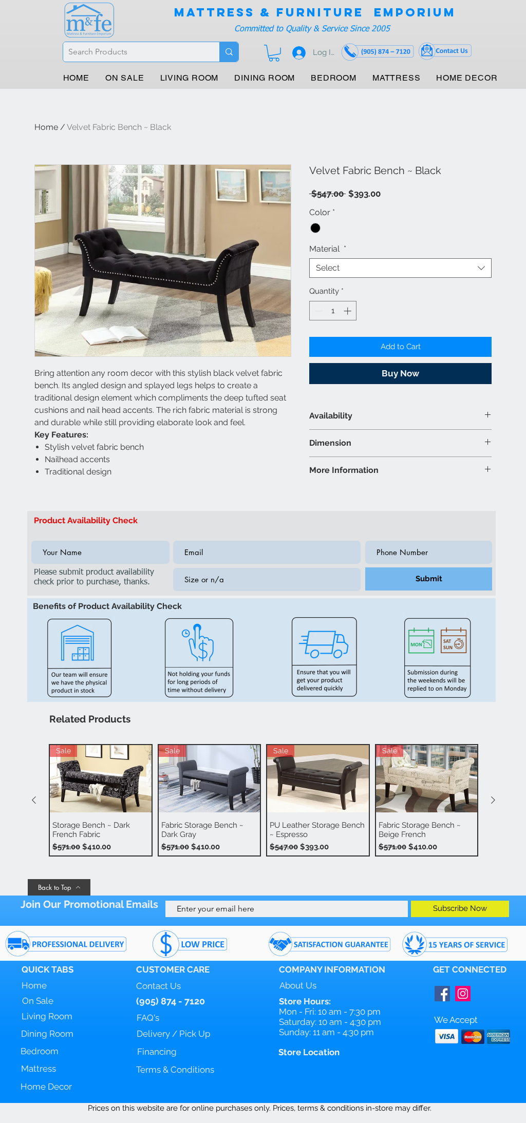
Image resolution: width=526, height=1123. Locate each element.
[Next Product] (493, 800)
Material (327, 249)
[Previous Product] (34, 800)
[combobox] (400, 268)
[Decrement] (318, 310)
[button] (274, 53)
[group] (263, 800)
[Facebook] (442, 993)
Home (46, 127)
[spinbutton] (333, 310)
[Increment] (348, 310)
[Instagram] (463, 993)
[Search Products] (228, 52)
